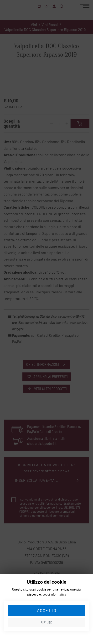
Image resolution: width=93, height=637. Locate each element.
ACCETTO (46, 610)
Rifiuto (46, 623)
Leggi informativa (54, 594)
